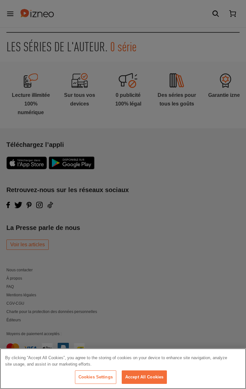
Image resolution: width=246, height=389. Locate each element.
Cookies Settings (95, 377)
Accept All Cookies (144, 377)
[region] (123, 368)
